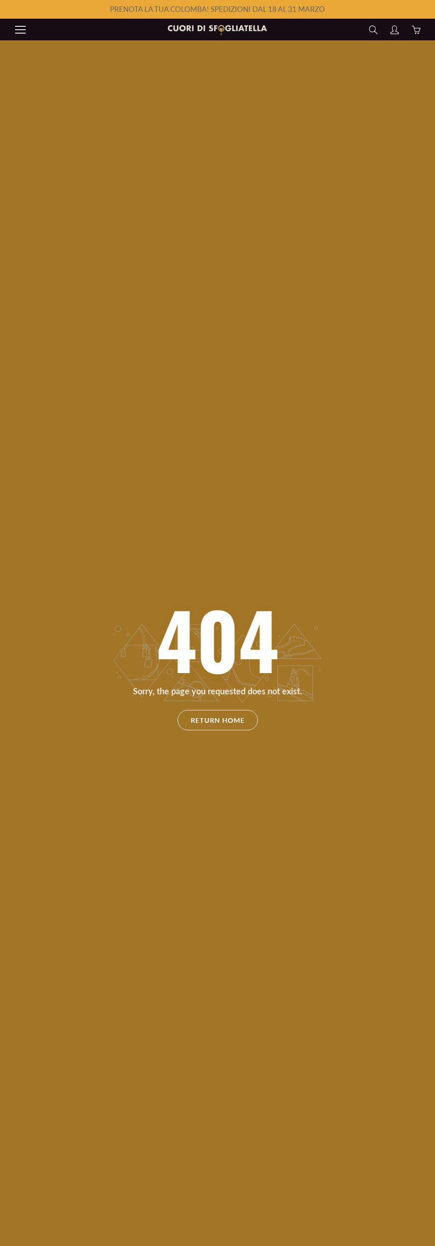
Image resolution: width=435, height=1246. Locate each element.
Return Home (218, 720)
